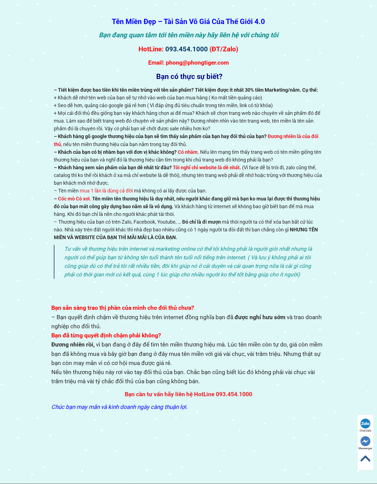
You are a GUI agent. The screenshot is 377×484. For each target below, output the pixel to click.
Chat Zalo (365, 430)
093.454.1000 (186, 49)
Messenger (365, 448)
